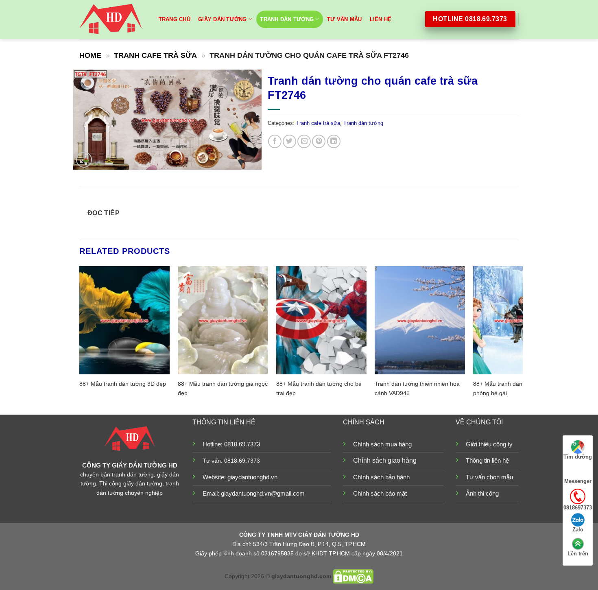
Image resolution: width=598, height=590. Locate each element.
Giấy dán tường (222, 19)
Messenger (577, 481)
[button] (84, 160)
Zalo (577, 530)
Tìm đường (577, 457)
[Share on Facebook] (275, 141)
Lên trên (577, 554)
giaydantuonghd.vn (252, 477)
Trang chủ (174, 19)
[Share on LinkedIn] (333, 141)
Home (90, 55)
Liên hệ (381, 19)
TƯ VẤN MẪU (344, 19)
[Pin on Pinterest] (318, 141)
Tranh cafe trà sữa (155, 55)
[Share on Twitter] (289, 141)
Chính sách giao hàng (385, 460)
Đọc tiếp (103, 213)
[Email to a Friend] (304, 141)
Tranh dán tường (287, 19)
